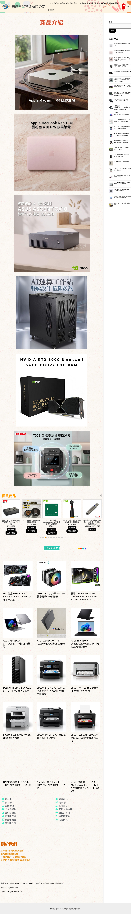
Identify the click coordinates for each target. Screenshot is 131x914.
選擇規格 (31, 529)
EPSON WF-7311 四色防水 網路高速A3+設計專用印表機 (84, 738)
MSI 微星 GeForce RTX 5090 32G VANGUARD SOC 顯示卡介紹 (17, 597)
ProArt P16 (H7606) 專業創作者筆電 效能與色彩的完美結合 (122, 127)
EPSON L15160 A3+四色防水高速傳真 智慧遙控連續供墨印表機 (51, 691)
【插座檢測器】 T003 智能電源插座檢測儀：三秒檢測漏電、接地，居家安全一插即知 (122, 80)
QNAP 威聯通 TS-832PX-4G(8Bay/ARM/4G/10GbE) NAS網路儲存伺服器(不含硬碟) (85, 787)
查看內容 (92, 529)
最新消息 (73, 3)
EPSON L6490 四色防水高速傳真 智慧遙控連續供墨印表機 (122, 183)
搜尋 (110, 21)
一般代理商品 (83, 3)
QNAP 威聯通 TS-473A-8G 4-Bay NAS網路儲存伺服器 (17, 784)
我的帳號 (104, 3)
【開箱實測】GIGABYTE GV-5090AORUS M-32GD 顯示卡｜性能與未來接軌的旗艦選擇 (122, 107)
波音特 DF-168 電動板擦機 (51, 521)
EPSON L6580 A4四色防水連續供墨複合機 (17, 737)
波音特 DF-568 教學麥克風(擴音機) (72, 521)
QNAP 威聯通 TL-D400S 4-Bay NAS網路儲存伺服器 (121, 190)
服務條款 (51, 10)
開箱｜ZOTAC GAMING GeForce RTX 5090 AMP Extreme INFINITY (84, 597)
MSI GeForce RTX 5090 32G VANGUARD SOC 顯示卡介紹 (121, 100)
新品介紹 (55, 3)
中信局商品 (64, 3)
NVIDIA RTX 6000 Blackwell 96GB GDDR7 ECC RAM (122, 72)
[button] (89, 3)
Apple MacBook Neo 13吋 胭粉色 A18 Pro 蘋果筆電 (122, 51)
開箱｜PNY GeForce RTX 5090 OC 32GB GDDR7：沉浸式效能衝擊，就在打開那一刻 (122, 94)
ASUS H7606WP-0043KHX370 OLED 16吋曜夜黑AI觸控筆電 (85, 644)
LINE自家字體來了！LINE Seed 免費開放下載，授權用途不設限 (122, 120)
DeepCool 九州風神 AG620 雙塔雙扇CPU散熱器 (51, 595)
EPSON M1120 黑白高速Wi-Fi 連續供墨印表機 (85, 689)
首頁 (49, 3)
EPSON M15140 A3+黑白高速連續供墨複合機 (51, 737)
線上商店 (94, 3)
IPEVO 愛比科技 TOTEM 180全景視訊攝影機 (11, 521)
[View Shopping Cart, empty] (123, 6)
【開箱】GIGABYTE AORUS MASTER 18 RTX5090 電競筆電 (121, 113)
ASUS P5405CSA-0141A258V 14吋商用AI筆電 (16, 644)
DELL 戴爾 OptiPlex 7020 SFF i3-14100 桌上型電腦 (17, 689)
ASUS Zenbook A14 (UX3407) (121, 161)
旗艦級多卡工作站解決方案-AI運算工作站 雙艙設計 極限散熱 (122, 65)
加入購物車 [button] (11, 527)
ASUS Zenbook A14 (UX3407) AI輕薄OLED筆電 (51, 642)
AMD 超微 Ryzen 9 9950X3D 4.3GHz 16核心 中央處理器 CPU (121, 141)
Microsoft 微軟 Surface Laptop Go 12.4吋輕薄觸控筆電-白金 (122, 197)
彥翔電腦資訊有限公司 (28, 6)
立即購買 (11, 531)
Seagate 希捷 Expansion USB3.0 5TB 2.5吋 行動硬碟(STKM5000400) (92, 522)
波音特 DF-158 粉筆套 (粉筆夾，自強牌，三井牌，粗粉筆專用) (31, 522)
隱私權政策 (113, 3)
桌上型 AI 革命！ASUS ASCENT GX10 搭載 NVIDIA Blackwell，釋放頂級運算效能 (122, 59)
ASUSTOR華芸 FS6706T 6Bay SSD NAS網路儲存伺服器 (51, 785)
